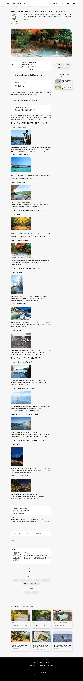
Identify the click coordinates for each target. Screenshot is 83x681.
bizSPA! (55, 668)
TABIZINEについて (32, 662)
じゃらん (27, 592)
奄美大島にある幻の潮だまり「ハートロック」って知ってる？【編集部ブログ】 (62, 625)
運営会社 (41, 662)
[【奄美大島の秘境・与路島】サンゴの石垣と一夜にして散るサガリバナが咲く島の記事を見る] (41, 615)
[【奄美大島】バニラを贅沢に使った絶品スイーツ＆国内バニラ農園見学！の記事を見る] (20, 636)
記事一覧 (28, 668)
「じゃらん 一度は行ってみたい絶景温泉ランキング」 (26, 62)
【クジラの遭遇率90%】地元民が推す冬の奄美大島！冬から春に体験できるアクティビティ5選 (62, 646)
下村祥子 (16, 21)
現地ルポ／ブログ (45, 580)
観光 (15, 580)
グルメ (22, 580)
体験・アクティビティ (34, 583)
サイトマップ (35, 668)
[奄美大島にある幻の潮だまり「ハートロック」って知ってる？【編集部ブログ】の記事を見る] (62, 615)
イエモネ (42, 668)
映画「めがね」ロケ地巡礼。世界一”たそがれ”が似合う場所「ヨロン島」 (66, 87)
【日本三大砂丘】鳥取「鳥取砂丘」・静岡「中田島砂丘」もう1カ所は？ (66, 81)
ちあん (40, 643)
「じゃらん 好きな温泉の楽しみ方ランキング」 (25, 64)
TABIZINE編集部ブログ (63, 622)
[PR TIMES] (13, 541)
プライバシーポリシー (50, 662)
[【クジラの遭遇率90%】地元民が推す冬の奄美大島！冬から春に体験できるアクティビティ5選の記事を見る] (62, 636)
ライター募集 (50, 665)
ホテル (36, 580)
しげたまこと (19, 622)
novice (49, 668)
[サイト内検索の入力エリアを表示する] (68, 3)
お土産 (29, 580)
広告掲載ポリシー (33, 665)
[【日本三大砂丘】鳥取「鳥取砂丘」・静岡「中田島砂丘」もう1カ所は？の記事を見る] (58, 81)
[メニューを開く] (74, 3)
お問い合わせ (42, 665)
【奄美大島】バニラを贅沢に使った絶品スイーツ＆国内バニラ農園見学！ (20, 646)
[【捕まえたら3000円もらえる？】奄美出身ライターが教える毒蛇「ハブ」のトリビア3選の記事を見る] (20, 615)
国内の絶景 (35, 592)
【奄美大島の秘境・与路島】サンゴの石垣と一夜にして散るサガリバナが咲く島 (41, 625)
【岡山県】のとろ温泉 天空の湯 (23, 67)
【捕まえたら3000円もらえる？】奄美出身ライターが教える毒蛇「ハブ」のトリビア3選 (20, 625)
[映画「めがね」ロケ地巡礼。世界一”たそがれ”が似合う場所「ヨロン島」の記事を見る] (58, 87)
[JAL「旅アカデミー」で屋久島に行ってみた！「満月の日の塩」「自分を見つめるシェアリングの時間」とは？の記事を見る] (41, 636)
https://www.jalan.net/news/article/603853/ (30, 533)
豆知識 (25, 583)
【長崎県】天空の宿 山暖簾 (22, 70)
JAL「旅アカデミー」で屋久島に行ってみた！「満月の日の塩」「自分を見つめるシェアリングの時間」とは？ (41, 646)
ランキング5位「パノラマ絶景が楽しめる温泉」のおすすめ (27, 66)
